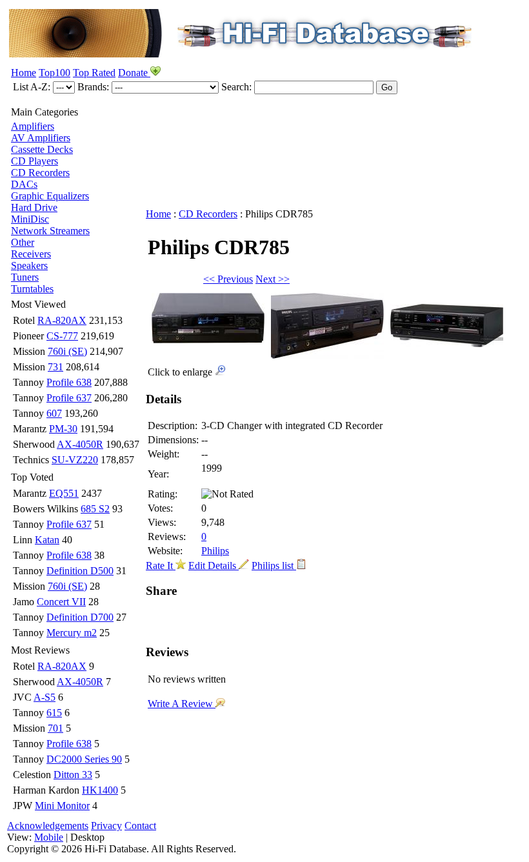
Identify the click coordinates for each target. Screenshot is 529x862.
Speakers (29, 265)
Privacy (106, 825)
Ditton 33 (73, 774)
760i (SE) (67, 351)
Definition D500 (80, 570)
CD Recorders (40, 172)
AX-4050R (80, 444)
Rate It (160, 565)
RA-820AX (61, 320)
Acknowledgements (47, 825)
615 (54, 712)
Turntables (32, 288)
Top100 (54, 72)
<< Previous (228, 279)
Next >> (272, 279)
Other (22, 242)
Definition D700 (80, 617)
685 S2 (95, 508)
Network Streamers (50, 230)
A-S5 (44, 697)
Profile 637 (69, 397)
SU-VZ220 (75, 459)
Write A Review (181, 703)
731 (55, 366)
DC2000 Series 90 (84, 759)
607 (54, 413)
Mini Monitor (62, 805)
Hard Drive (34, 207)
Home (23, 72)
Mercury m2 (71, 632)
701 (55, 728)
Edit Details (213, 565)
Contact (140, 825)
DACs (24, 184)
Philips (215, 550)
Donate (134, 72)
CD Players (34, 160)
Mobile (48, 837)
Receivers (31, 253)
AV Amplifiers (40, 137)
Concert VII (61, 601)
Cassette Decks (42, 149)
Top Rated (94, 72)
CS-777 (62, 335)
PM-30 (63, 428)
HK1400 (100, 790)
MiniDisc (30, 219)
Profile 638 (69, 382)
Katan (47, 539)
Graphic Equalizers (50, 195)
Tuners (25, 277)
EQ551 (64, 493)
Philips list (274, 565)
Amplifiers (32, 126)
